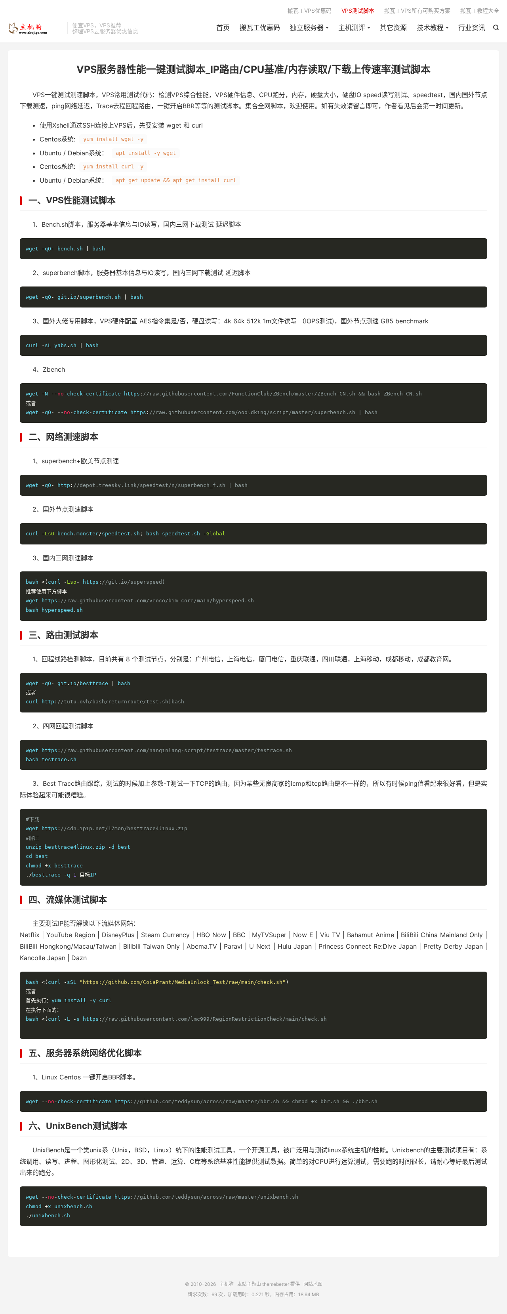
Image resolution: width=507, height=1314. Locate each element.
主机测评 (351, 28)
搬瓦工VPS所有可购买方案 (417, 10)
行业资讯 (471, 28)
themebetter (275, 1284)
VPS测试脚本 (357, 10)
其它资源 (393, 28)
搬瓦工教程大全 (479, 10)
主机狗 (35, 28)
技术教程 (430, 28)
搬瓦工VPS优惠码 (310, 10)
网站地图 (312, 1284)
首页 (223, 28)
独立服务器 (307, 28)
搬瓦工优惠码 (260, 28)
